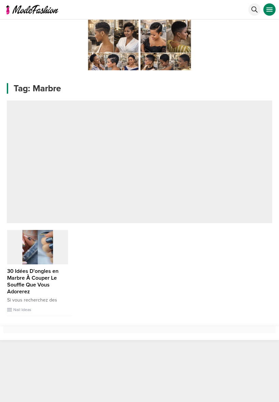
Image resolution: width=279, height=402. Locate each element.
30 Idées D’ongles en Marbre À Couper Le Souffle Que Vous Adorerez (33, 281)
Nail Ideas (22, 309)
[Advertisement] (139, 162)
